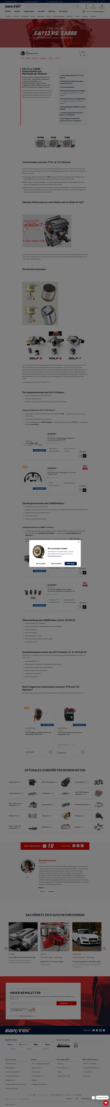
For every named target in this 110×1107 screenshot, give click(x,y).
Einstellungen (40, 563)
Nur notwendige (56, 563)
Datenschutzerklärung (54, 556)
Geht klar (70, 563)
